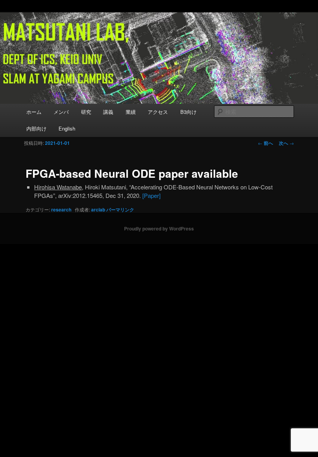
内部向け (36, 128)
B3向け (188, 111)
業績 (131, 111)
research (61, 209)
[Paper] (151, 195)
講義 (108, 111)
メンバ (61, 111)
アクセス (158, 111)
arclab (98, 209)
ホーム (33, 111)
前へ (265, 142)
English (67, 128)
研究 (86, 111)
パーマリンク (120, 209)
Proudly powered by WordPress (159, 228)
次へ (286, 142)
